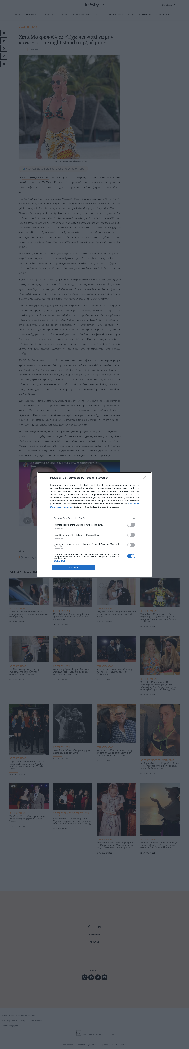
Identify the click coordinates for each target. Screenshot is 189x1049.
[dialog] (94, 524)
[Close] (145, 478)
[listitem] (94, 518)
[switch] (131, 525)
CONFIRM (73, 567)
